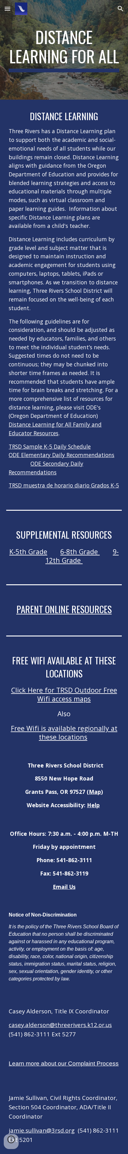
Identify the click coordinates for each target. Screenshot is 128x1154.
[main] (64, 50)
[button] (7, 8)
